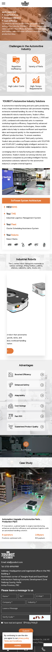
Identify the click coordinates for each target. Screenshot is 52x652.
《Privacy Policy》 (30, 623)
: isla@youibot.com (14, 562)
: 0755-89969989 (11, 566)
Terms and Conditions (13, 641)
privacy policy (23, 638)
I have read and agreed (21, 623)
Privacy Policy (37, 642)
